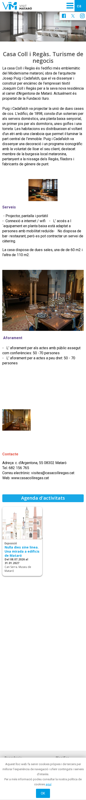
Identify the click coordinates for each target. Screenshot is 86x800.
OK (43, 793)
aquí (48, 784)
